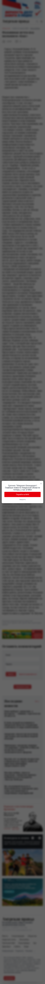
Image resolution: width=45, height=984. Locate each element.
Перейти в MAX (22, 494)
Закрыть (22, 499)
